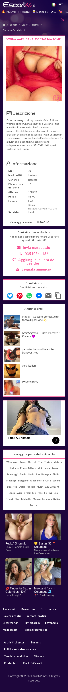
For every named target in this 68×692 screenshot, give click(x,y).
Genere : (13, 179)
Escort (13, 24)
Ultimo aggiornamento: (29, 222)
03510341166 (37, 254)
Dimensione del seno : (15, 186)
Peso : (12, 196)
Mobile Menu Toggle (60, 4)
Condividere (34, 283)
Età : (11, 170)
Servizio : (14, 212)
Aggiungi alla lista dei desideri (36, 261)
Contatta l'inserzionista (34, 232)
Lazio (25, 24)
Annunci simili (34, 308)
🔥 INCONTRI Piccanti (16, 11)
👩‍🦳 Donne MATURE (44, 11)
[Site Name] (34, 4)
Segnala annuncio (36, 269)
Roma (35, 24)
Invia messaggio (36, 247)
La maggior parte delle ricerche (34, 454)
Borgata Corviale (12, 30)
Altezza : (13, 192)
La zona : (13, 201)
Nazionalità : (16, 175)
